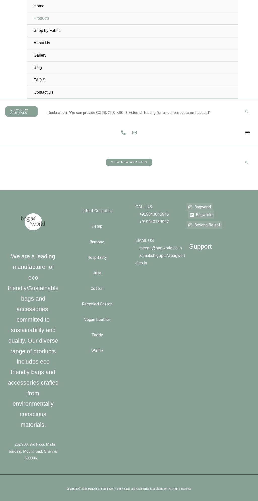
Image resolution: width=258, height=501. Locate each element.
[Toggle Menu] (229, 12)
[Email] (251, 53)
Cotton (97, 288)
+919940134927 (154, 222)
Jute (97, 273)
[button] (21, 111)
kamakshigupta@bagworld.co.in (160, 259)
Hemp (97, 226)
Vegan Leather (97, 319)
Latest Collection (97, 210)
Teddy (97, 335)
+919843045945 (154, 214)
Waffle (97, 350)
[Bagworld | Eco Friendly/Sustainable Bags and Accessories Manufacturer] (9, 49)
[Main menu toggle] (247, 132)
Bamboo (97, 242)
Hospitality (97, 257)
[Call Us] (249, 45)
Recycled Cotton (97, 304)
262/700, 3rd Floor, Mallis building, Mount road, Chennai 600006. (33, 451)
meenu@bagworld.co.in (160, 248)
